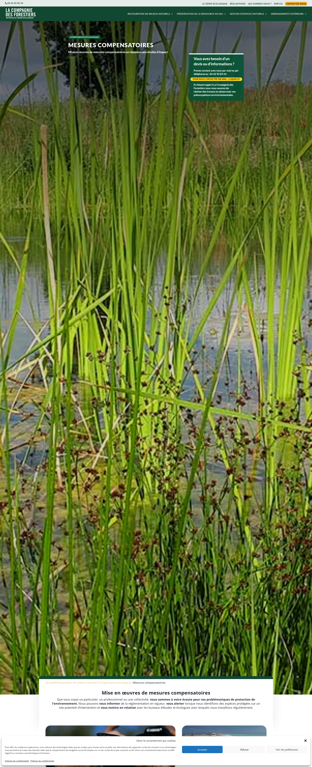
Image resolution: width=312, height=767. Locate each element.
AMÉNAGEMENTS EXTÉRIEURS (287, 14)
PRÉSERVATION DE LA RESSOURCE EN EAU (200, 14)
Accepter (202, 749)
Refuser (244, 749)
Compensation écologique (115, 682)
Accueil (50, 682)
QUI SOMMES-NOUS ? (260, 4)
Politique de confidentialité (17, 761)
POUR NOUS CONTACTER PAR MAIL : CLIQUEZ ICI (216, 79)
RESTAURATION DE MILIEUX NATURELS (149, 14)
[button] (305, 740)
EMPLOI (278, 4)
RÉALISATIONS (238, 4)
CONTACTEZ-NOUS (296, 3)
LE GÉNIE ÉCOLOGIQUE (214, 4)
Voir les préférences (287, 749)
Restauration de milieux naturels (76, 682)
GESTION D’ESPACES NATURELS (247, 14)
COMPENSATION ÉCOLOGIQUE (84, 37)
